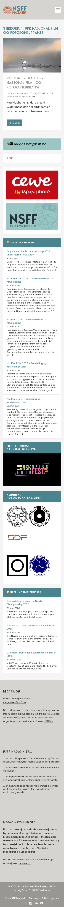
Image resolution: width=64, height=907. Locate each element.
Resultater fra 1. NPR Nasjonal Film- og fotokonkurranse (25, 83)
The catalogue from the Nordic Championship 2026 (24, 602)
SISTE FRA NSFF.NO (22, 243)
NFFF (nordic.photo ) (25, 592)
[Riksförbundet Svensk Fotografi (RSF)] (39, 575)
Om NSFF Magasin (15, 898)
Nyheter (26, 96)
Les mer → (25, 863)
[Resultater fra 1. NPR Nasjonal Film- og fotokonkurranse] (32, 55)
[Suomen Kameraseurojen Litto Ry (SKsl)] (17, 575)
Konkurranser (14, 96)
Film (46, 93)
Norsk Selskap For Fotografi (34, 886)
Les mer (14, 123)
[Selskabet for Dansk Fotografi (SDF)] (17, 548)
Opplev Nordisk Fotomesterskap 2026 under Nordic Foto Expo (28, 253)
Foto (52, 93)
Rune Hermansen (19, 93)
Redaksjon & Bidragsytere (44, 898)
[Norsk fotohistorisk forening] (39, 526)
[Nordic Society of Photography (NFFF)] (17, 526)
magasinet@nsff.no (30, 144)
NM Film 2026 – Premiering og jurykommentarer (24, 400)
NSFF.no (48, 721)
